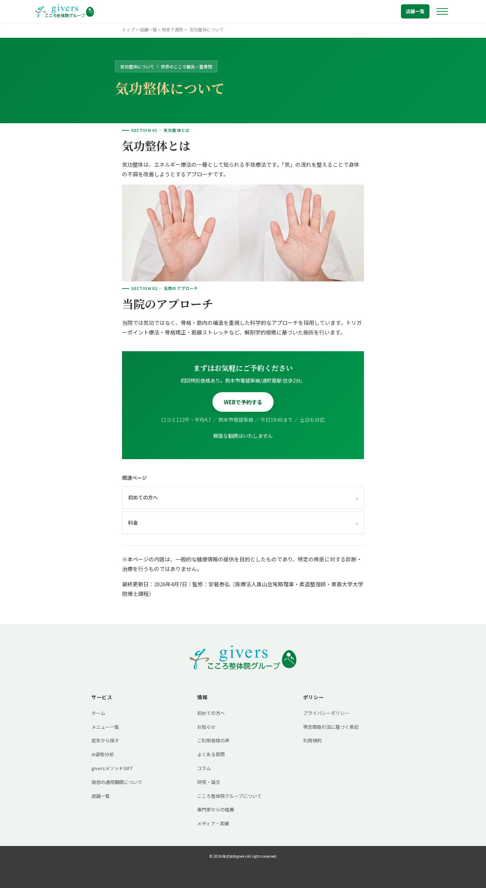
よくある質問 (211, 754)
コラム (204, 768)
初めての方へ (243, 497)
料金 (243, 522)
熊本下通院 (172, 29)
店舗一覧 (415, 11)
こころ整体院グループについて (229, 796)
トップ (128, 29)
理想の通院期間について (116, 782)
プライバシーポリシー (326, 713)
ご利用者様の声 (213, 740)
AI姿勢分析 (102, 754)
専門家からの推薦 (215, 809)
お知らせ (206, 726)
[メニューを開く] (442, 11)
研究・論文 (208, 782)
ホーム (98, 713)
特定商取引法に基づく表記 (331, 726)
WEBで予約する (243, 402)
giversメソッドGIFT (112, 768)
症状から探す (105, 740)
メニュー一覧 (105, 726)
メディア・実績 (213, 823)
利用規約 (312, 740)
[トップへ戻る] (64, 11)
